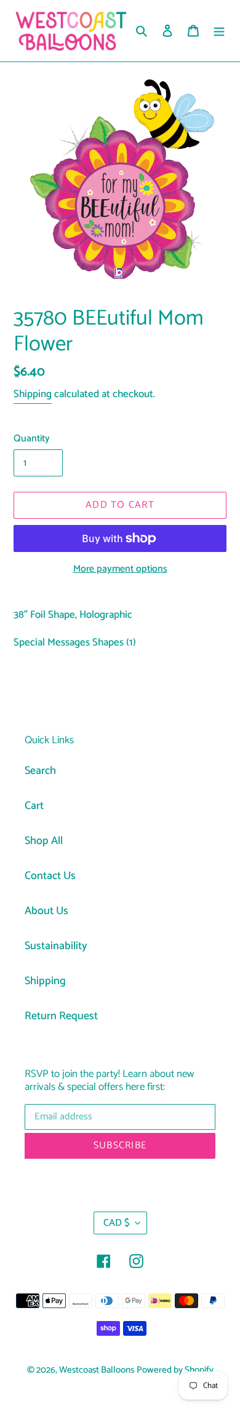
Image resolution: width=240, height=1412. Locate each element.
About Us (46, 911)
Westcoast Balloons (96, 1370)
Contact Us (50, 876)
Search (40, 771)
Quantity (32, 439)
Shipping (33, 394)
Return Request (61, 1016)
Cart (34, 806)
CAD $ (116, 1223)
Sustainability (56, 946)
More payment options (120, 569)
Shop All (44, 841)
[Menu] (219, 31)
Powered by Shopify (175, 1370)
